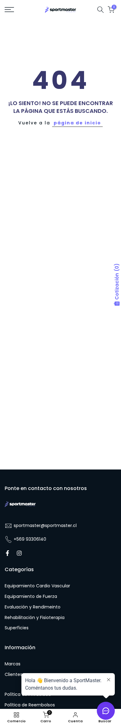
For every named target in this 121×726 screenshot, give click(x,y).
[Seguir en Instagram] (19, 553)
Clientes (13, 674)
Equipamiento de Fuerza (31, 596)
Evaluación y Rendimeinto (32, 607)
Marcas (12, 664)
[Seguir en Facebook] (7, 553)
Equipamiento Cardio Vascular (37, 586)
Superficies (17, 628)
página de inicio (77, 123)
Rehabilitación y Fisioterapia (35, 618)
